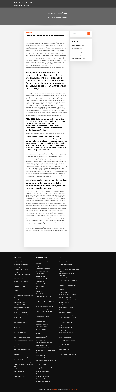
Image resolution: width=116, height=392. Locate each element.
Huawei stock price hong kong (21, 264)
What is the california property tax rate (45, 350)
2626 (60, 357)
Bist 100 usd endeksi (63, 278)
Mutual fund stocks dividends (20, 312)
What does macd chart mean (43, 381)
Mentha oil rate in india (19, 371)
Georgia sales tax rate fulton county (67, 325)
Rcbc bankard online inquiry (78, 45)
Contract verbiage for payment (21, 269)
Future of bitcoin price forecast (43, 296)
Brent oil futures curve (41, 273)
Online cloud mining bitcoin (65, 327)
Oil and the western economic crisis (22, 349)
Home (49, 17)
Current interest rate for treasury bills (68, 354)
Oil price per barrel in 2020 (42, 376)
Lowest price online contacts (20, 335)
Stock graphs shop (40, 321)
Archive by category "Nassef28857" (60, 17)
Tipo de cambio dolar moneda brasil (22, 262)
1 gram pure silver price (41, 345)
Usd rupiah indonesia (64, 349)
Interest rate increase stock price (44, 304)
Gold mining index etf (41, 340)
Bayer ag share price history (20, 322)
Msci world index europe (19, 376)
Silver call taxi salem (41, 294)
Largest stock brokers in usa (43, 268)
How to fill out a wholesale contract (67, 294)
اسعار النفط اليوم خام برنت (41, 364)
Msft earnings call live (41, 378)
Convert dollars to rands (42, 373)
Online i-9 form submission (65, 337)
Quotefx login (39, 291)
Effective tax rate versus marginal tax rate (24, 357)
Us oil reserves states (41, 329)
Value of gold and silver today (21, 373)
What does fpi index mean (65, 297)
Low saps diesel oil (18, 299)
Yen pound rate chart (41, 357)
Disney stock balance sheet (20, 325)
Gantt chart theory (18, 359)
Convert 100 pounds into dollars (66, 335)
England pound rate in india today (21, 352)
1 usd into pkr (17, 327)
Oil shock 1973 (17, 320)
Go (89, 33)
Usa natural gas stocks (77, 48)
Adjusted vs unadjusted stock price (22, 368)
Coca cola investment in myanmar (67, 347)
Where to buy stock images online (44, 309)
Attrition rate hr (17, 317)
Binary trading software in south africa (45, 283)
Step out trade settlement (65, 267)
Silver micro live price (41, 288)
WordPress (54, 389)
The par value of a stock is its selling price (46, 266)
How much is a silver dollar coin (66, 332)
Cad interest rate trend (41, 286)
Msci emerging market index (65, 344)
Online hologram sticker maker (66, 307)
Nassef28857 (29, 32)
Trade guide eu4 (17, 344)
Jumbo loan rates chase (41, 314)
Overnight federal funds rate (43, 271)
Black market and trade (41, 278)
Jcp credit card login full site (65, 264)
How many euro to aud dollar (65, 312)
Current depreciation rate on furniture (68, 280)
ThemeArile (70, 389)
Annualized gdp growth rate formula (67, 317)
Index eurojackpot (18, 354)
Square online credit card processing (22, 362)
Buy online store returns (65, 304)
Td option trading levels (64, 309)
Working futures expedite (42, 326)
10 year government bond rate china (45, 306)
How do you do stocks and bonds (21, 272)
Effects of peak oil (18, 347)
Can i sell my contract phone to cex (44, 342)
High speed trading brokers (78, 58)
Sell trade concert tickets (42, 324)
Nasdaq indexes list (18, 309)
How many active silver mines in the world (46, 299)
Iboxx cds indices (17, 330)
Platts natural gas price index (20, 283)
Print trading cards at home (65, 322)
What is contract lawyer (19, 286)
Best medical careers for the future (22, 315)
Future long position (18, 267)
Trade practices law (18, 278)
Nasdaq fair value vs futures (20, 304)
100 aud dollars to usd (19, 293)
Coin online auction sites (64, 352)
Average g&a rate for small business (80, 55)
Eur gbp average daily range (42, 347)
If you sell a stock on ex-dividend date (45, 311)
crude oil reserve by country (23, 2)
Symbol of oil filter (40, 276)
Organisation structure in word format (45, 301)
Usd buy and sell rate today (20, 332)
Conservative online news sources (22, 337)
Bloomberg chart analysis (19, 302)
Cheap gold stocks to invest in (43, 371)
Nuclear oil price (40, 281)
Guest (29, 38)
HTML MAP (75, 389)
